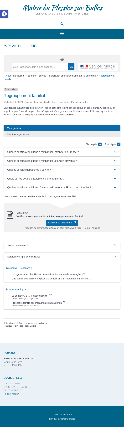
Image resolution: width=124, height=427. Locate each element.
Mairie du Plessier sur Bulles (62, 7)
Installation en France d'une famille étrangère (73, 75)
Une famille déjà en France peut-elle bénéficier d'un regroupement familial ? (51, 278)
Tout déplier (111, 144)
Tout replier (92, 144)
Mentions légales (67, 419)
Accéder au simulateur (61, 222)
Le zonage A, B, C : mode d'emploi (30, 295)
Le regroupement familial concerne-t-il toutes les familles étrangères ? (48, 274)
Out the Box (66, 414)
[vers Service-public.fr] (98, 67)
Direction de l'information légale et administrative (26, 323)
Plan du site (54, 419)
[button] (62, 34)
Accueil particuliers (15, 75)
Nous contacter (11, 393)
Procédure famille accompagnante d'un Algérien (37, 302)
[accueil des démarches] (62, 59)
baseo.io (32, 326)
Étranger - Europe (37, 75)
